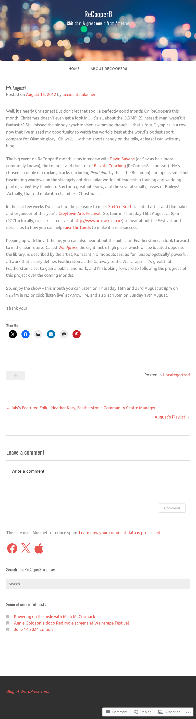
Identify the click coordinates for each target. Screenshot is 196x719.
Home (74, 69)
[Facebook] (12, 548)
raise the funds (77, 227)
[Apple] (39, 548)
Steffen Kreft (120, 206)
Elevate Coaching (110, 165)
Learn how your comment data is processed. (120, 532)
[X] (25, 548)
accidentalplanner (79, 94)
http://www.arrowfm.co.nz (98, 220)
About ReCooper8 (109, 69)
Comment (172, 508)
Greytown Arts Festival (79, 213)
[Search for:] (98, 584)
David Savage (122, 159)
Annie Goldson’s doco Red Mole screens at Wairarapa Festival (71, 623)
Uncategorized (176, 375)
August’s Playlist (170, 417)
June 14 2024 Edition (33, 629)
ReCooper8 (98, 14)
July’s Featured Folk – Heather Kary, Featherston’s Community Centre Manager (83, 407)
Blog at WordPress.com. (27, 691)
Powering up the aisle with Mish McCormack (54, 616)
